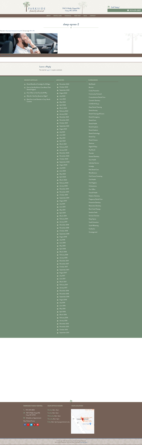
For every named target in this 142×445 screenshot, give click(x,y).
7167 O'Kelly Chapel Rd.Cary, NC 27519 (71, 9)
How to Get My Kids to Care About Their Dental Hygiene (39, 88)
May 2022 (62, 102)
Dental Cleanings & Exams (96, 114)
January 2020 (63, 186)
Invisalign (91, 166)
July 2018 (62, 240)
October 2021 (63, 123)
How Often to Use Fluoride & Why (37, 93)
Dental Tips (92, 137)
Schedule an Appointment (33, 418)
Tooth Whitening (93, 225)
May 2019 (62, 210)
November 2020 (64, 156)
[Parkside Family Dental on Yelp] (34, 425)
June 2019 (62, 207)
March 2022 (63, 108)
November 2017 (64, 264)
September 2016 (64, 296)
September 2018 (64, 234)
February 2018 (63, 255)
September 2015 (64, 332)
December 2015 (64, 323)
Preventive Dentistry (95, 202)
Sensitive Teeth (93, 212)
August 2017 (63, 273)
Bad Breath (92, 84)
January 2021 (63, 150)
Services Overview (94, 216)
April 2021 (62, 141)
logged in (48, 70)
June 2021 (62, 135)
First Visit (77, 16)
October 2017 (63, 267)
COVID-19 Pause (94, 104)
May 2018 (62, 246)
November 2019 (64, 192)
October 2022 (63, 87)
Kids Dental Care (94, 169)
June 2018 (62, 243)
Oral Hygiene (93, 183)
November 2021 (64, 120)
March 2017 (63, 282)
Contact (93, 16)
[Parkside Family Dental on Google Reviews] (28, 425)
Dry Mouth (92, 150)
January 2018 (63, 258)
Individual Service (94, 163)
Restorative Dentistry (95, 206)
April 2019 (62, 213)
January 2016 (63, 320)
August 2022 (63, 93)
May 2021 (62, 138)
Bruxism (91, 87)
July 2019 (62, 204)
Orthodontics (93, 186)
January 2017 (63, 288)
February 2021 (63, 147)
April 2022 (62, 105)
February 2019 (63, 219)
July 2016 (62, 302)
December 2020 (64, 153)
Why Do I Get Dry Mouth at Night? (37, 96)
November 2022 (64, 84)
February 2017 (63, 284)
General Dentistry (94, 156)
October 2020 (63, 159)
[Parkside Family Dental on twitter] (31, 425)
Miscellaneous (93, 173)
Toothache (92, 229)
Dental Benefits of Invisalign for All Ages (38, 84)
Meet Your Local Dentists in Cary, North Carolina (38, 100)
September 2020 (64, 162)
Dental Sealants (93, 130)
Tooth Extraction (94, 222)
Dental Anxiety (93, 110)
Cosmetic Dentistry (94, 100)
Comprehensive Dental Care (97, 97)
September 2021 (64, 126)
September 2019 (64, 198)
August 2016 (63, 299)
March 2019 (63, 216)
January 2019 (63, 222)
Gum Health (92, 160)
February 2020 (63, 183)
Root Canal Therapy (94, 209)
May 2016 (62, 308)
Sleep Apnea (92, 219)
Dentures (91, 143)
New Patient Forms (29, 421)
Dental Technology (94, 133)
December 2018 (64, 225)
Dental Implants (93, 127)
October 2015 (63, 329)
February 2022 (63, 111)
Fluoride (91, 153)
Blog (85, 16)
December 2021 (64, 117)
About (48, 16)
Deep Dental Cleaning (95, 107)
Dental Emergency (94, 117)
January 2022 (63, 114)
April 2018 (62, 249)
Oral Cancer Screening (95, 176)
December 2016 (64, 290)
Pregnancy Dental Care (95, 199)
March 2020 (63, 180)
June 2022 (62, 99)
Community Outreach (95, 94)
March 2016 (63, 314)
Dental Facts (92, 120)
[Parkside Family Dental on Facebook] (25, 425)
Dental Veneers (93, 140)
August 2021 (63, 129)
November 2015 (64, 326)
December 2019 (64, 189)
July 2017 (62, 276)
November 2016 (64, 294)
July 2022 (62, 96)
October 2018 (63, 231)
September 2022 (64, 90)
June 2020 (62, 171)
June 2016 (62, 305)
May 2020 (62, 174)
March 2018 (63, 252)
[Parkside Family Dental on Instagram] (37, 425)
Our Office (92, 189)
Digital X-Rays (93, 146)
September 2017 (64, 270)
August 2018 (63, 237)
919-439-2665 (135, 10)
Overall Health (93, 192)
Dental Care (57, 16)
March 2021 (63, 144)
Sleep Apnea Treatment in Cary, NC (14, 31)
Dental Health (93, 123)
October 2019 (63, 195)
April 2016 (62, 311)
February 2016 (63, 317)
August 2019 (63, 201)
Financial (68, 16)
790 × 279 (32, 31)
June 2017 (62, 278)
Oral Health (92, 179)
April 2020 (62, 177)
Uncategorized (93, 232)
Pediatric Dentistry (94, 196)
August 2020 (63, 165)
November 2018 (64, 228)
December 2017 (64, 261)
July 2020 (62, 168)
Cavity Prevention (94, 90)
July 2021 (62, 132)
